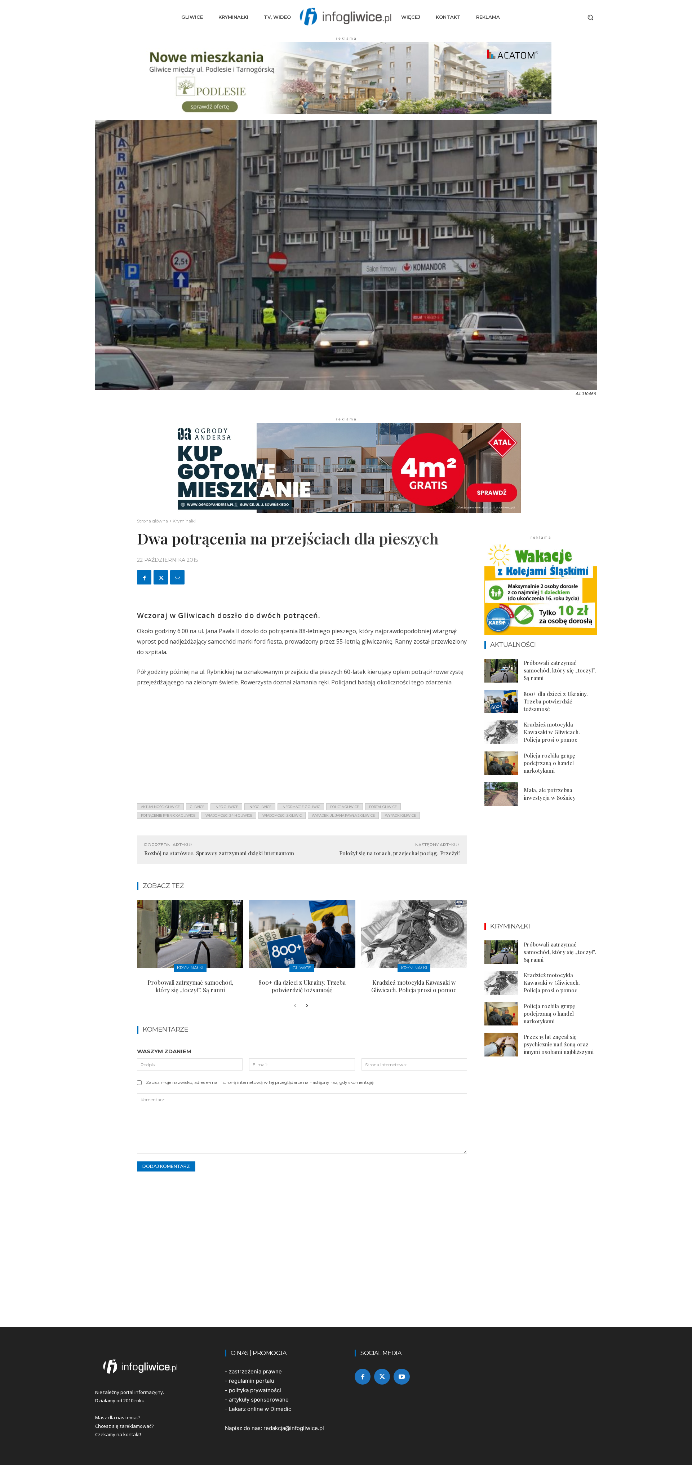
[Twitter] (161, 577)
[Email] (177, 577)
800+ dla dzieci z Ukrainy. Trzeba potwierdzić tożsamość (302, 986)
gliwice (197, 807)
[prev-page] (295, 1006)
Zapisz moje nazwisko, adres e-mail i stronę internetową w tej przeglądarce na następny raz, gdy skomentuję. (260, 1082)
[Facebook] (144, 577)
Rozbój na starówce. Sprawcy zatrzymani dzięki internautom (219, 853)
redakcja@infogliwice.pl (293, 1428)
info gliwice (226, 807)
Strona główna (152, 521)
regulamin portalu (251, 1380)
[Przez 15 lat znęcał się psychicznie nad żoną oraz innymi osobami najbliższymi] (501, 1044)
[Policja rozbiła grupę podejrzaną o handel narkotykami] (501, 763)
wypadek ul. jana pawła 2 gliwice (343, 815)
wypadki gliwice (400, 815)
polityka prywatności (255, 1390)
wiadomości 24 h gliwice (228, 815)
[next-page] (306, 1006)
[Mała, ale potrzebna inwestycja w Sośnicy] (501, 794)
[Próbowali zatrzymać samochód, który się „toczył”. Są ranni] (190, 934)
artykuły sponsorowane (259, 1399)
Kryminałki (184, 521)
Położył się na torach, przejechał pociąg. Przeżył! (399, 853)
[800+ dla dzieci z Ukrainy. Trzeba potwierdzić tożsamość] (302, 934)
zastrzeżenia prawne (255, 1371)
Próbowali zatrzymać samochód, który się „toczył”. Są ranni (190, 986)
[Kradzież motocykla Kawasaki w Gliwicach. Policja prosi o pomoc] (414, 934)
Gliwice (302, 967)
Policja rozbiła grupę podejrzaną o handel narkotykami (549, 763)
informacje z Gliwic (300, 807)
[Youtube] (401, 1377)
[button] (590, 17)
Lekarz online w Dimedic (260, 1409)
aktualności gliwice (160, 807)
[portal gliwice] (151, 1367)
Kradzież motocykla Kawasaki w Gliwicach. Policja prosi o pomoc (413, 986)
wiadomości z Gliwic (282, 815)
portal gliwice (383, 807)
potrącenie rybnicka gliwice (168, 815)
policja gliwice (344, 807)
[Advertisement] (302, 747)
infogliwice (259, 807)
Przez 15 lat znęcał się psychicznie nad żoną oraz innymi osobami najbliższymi (559, 1044)
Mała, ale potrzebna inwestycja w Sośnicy (550, 793)
